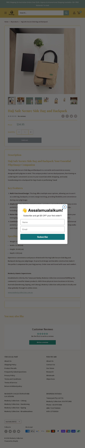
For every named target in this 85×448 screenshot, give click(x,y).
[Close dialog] (65, 207)
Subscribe (42, 236)
